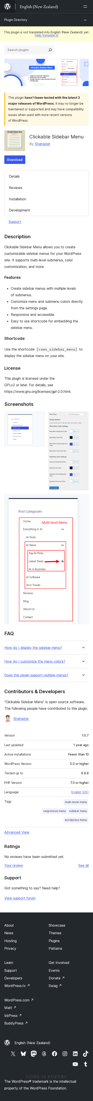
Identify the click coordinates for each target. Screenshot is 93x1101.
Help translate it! (46, 35)
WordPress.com (19, 1000)
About (9, 925)
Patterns (55, 948)
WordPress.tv (17, 986)
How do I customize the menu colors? (34, 661)
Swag (55, 986)
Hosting (10, 941)
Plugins (54, 941)
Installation (17, 199)
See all (83, 865)
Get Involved (59, 962)
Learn (8, 962)
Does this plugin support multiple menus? (36, 675)
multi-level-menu (76, 802)
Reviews (15, 187)
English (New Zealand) (32, 1043)
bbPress (13, 1015)
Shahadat (42, 144)
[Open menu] (86, 6)
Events (54, 970)
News (8, 933)
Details (14, 176)
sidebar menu (78, 811)
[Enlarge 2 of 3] (83, 417)
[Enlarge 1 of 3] (39, 417)
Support (15, 222)
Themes (55, 933)
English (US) (80, 792)
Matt (10, 1008)
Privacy (10, 948)
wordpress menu (76, 820)
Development (19, 210)
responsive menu (54, 811)
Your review (13, 865)
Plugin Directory (15, 20)
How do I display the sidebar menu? (33, 648)
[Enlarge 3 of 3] (83, 500)
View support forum (19, 898)
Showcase (57, 925)
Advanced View (16, 832)
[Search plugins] (50, 50)
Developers (13, 978)
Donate (57, 978)
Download (14, 160)
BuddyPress (16, 1023)
